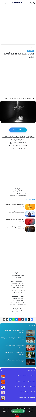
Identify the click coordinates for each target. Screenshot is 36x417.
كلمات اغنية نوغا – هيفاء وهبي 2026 (14, 345)
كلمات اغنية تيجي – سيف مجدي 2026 (14, 352)
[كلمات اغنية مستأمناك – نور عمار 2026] (30, 333)
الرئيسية (31, 47)
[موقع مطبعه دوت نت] (18, 2)
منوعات (20, 414)
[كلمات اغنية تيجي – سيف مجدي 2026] (30, 355)
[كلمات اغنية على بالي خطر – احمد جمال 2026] (30, 340)
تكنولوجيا (5, 411)
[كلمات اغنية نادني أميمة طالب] (30, 214)
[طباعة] (4, 319)
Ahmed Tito (29, 98)
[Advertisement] (18, 25)
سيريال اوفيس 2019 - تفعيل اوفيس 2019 (25, 381)
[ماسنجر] (16, 319)
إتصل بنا (15, 414)
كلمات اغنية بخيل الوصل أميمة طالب (15, 219)
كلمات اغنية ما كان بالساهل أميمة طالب (14, 204)
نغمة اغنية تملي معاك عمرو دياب (27, 397)
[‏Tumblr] (22, 319)
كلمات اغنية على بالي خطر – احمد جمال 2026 (12, 338)
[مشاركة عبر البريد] (7, 319)
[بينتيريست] (19, 319)
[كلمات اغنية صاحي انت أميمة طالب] (30, 229)
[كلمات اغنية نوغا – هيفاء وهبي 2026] (30, 348)
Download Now (18, 130)
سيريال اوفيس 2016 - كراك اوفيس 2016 (26, 375)
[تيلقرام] (10, 319)
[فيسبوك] (32, 319)
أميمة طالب (18, 47)
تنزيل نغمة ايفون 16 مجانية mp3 (27, 391)
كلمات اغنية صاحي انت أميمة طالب (15, 227)
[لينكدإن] (26, 319)
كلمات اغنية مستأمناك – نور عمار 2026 (14, 330)
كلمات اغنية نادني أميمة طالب (16, 212)
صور (9, 411)
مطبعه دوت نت (6, 408)
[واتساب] (13, 319)
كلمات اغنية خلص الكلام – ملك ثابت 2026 (14, 360)
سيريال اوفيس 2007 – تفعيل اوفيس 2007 (25, 386)
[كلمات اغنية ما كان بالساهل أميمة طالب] (30, 207)
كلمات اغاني (25, 47)
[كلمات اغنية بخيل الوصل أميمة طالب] (30, 222)
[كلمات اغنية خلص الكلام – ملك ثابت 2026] (30, 362)
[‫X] (29, 319)
